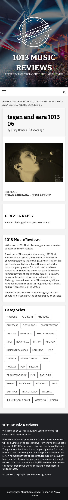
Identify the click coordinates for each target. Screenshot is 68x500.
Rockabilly (41, 383)
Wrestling (40, 400)
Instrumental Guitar (17, 350)
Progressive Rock (16, 375)
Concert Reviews (49, 325)
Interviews (37, 350)
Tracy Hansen (19, 130)
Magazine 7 (49, 491)
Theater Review (29, 391)
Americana (43, 316)
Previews (34, 366)
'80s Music (12, 316)
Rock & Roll (25, 383)
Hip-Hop (37, 341)
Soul (54, 383)
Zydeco (54, 400)
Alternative (27, 316)
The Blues (47, 391)
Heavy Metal (22, 341)
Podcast (11, 366)
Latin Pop (11, 358)
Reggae (11, 383)
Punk (33, 375)
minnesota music (29, 358)
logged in (23, 222)
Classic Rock (29, 325)
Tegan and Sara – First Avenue (28, 193)
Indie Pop (50, 341)
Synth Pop (12, 391)
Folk (9, 341)
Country (11, 333)
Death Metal (26, 333)
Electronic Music (46, 333)
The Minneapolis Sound (19, 400)
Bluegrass (12, 325)
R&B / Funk (45, 375)
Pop (23, 366)
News (45, 358)
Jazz (50, 350)
